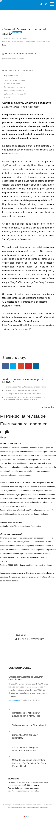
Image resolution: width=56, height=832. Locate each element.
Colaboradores (14, 700)
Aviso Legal (7, 805)
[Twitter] (13, 366)
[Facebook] (5, 366)
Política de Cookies (18, 805)
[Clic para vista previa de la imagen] (28, 54)
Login (41, 4)
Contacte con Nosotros (33, 805)
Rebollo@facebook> (30, 107)
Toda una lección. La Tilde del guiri (29, 725)
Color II (26, 816)
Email (4, 45)
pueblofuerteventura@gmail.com (39, 565)
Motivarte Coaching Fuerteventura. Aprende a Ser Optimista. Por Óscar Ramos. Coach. (29, 763)
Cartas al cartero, (11, 80)
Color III (28, 816)
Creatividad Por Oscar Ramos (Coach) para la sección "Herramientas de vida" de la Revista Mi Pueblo (23, 398)
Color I (24, 816)
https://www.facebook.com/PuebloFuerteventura (27, 510)
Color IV (31, 816)
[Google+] (21, 366)
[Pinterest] (28, 366)
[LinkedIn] (36, 366)
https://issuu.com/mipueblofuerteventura (25, 526)
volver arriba (48, 407)
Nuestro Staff (47, 805)
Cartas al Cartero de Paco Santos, (14, 83)
